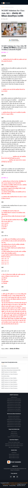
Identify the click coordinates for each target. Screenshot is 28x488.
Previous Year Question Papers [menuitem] (14, 442)
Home (2, 7)
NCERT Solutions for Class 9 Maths (8, 378)
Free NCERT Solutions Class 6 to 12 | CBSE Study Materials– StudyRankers (15, 483)
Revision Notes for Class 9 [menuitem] (14, 456)
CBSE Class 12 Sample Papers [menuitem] (14, 447)
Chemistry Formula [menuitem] (14, 435)
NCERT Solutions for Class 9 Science (9, 380)
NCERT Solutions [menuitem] (14, 397)
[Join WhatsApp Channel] (25, 219)
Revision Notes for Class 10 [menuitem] (14, 454)
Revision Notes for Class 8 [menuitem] (14, 457)
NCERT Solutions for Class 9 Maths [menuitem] (14, 404)
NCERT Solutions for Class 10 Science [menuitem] (14, 400)
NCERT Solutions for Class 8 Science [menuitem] (14, 410)
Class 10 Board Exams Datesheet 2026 (9, 368)
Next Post (25, 357)
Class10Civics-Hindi (9, 7)
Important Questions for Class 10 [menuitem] (14, 436)
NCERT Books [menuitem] (14, 452)
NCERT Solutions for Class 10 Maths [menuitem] (14, 399)
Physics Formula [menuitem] (14, 433)
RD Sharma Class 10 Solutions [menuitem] (14, 416)
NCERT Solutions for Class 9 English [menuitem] (14, 407)
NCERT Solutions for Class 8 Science (9, 384)
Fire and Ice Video (5, 376)
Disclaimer (5, 485)
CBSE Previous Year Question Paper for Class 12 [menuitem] (14, 445)
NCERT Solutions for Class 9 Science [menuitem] (14, 405)
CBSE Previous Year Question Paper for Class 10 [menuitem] (14, 443)
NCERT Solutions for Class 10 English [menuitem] (14, 402)
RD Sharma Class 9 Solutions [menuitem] (14, 418)
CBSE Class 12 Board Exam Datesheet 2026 (10, 370)
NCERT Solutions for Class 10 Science (9, 374)
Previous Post (4, 357)
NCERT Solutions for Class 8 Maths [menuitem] (14, 409)
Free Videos (4, 366)
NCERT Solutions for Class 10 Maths (9, 372)
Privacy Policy (12, 485)
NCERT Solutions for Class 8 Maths (9, 382)
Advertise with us (21, 485)
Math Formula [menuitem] (14, 431)
